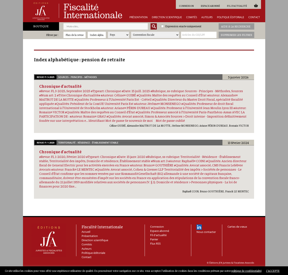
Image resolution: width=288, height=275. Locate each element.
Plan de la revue (74, 35)
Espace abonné (210, 5)
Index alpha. (97, 35)
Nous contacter (206, 232)
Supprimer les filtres (236, 35)
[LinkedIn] (199, 227)
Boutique (40, 26)
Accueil (86, 232)
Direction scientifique (167, 17)
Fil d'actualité (237, 5)
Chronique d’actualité (60, 86)
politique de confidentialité (246, 270)
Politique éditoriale (230, 17)
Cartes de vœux (237, 226)
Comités (191, 17)
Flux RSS (155, 243)
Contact (254, 17)
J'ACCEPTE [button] (273, 270)
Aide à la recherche (235, 26)
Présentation (138, 17)
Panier (256, 5)
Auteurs (207, 17)
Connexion (186, 5)
